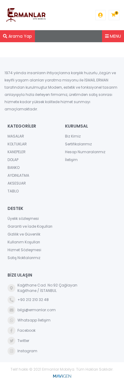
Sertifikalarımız (78, 144)
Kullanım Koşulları (24, 242)
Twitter (23, 340)
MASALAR (16, 136)
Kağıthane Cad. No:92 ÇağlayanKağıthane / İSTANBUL (47, 288)
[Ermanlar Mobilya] (26, 15)
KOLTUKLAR (17, 144)
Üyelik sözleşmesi (23, 218)
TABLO (13, 191)
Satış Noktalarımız (24, 257)
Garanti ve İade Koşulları (30, 226)
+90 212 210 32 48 (33, 299)
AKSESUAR (17, 183)
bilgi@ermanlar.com (36, 309)
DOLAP (13, 159)
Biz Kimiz (73, 136)
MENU (115, 36)
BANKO (14, 167)
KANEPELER (17, 151)
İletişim (71, 159)
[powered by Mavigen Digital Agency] (62, 375)
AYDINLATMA (18, 175)
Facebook (26, 330)
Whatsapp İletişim (34, 320)
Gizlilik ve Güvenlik (24, 234)
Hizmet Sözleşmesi (24, 249)
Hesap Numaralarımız (85, 151)
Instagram (27, 350)
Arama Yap (19, 36)
